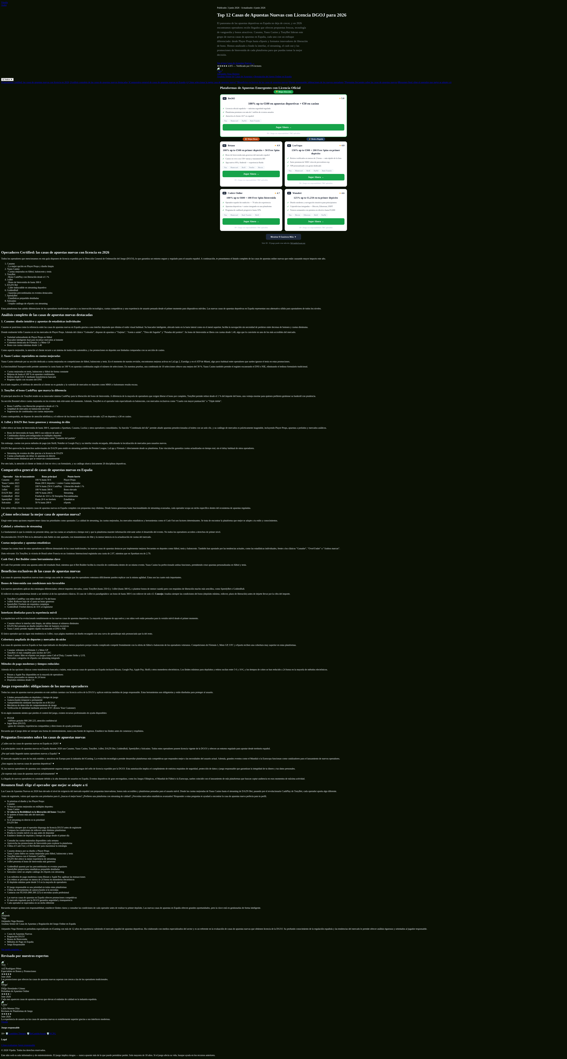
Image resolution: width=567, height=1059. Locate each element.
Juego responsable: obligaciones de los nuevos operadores (316, 82)
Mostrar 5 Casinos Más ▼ (283, 237)
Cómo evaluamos (9, 1045)
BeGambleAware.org (297, 243)
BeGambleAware (36, 1033)
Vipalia (4, 2)
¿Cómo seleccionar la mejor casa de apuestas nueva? (211, 82)
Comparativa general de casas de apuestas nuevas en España (157, 82)
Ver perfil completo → (11, 949)
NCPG (51, 1033)
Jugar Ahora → (283, 127)
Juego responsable (26, 1045)
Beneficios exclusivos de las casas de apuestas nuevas (262, 82)
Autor (4, 5)
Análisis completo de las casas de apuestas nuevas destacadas (99, 82)
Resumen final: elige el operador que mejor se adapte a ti (424, 82)
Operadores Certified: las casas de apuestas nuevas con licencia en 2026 (35, 82)
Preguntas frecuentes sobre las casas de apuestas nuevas (370, 82)
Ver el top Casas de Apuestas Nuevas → (236, 63)
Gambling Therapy (15, 1033)
